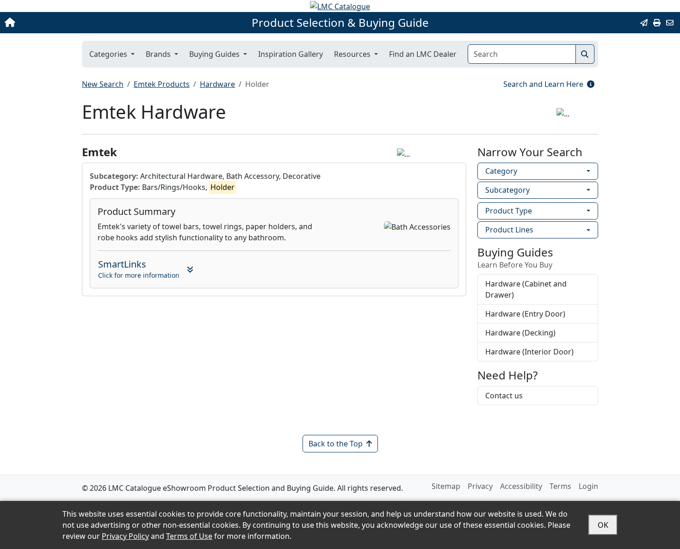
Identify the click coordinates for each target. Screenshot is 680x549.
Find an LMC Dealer (423, 54)
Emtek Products (162, 84)
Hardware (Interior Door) (529, 352)
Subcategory (507, 190)
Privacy (480, 486)
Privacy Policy (125, 536)
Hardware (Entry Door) (525, 314)
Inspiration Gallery (290, 54)
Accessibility (521, 486)
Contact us (504, 395)
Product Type (508, 211)
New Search (103, 84)
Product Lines (509, 230)
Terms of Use (189, 536)
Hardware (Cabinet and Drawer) (526, 289)
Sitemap (446, 486)
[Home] (71, 23)
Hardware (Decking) (520, 333)
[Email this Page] (644, 23)
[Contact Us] (670, 23)
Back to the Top (336, 444)
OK (603, 525)
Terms (560, 486)
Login (588, 486)
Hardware (217, 84)
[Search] (584, 54)
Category (501, 171)
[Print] (657, 23)
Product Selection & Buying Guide (340, 22)
